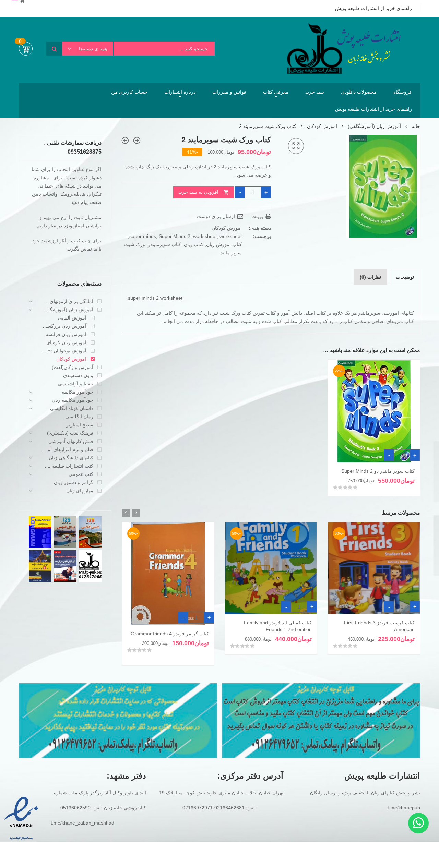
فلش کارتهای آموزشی (70, 441)
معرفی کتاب (275, 92)
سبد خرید (314, 92)
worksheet (231, 236)
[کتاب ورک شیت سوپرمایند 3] (125, 140)
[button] (296, 146)
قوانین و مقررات (229, 92)
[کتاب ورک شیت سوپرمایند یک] (136, 140)
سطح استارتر (79, 425)
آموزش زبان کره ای (66, 342)
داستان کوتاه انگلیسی (71, 408)
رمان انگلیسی (79, 416)
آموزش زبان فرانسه (66, 334)
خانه (416, 126)
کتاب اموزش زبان (224, 244)
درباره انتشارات (179, 92)
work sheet (205, 236)
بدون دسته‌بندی (78, 375)
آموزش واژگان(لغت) (72, 367)
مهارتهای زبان (79, 490)
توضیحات (405, 277)
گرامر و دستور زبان (73, 482)
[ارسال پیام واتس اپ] (418, 823)
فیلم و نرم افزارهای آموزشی (68, 449)
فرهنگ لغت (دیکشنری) (70, 433)
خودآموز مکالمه (77, 392)
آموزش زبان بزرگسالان (64, 326)
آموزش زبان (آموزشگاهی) (374, 126)
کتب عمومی (81, 474)
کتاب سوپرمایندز (164, 244)
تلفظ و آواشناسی (75, 383)
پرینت (257, 216)
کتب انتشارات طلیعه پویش (68, 466)
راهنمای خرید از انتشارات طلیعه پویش (373, 109)
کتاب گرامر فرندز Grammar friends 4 (170, 633)
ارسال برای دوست (216, 216)
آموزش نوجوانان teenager (64, 350)
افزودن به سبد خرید (198, 192)
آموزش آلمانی (72, 318)
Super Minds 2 (174, 236)
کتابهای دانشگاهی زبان (71, 457)
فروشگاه (402, 92)
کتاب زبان (193, 244)
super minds (142, 236)
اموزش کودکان (322, 126)
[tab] (405, 277)
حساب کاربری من (129, 92)
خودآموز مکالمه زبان (72, 400)
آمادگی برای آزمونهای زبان (68, 301)
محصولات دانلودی (359, 92)
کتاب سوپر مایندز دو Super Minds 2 (378, 471)
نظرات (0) (370, 277)
